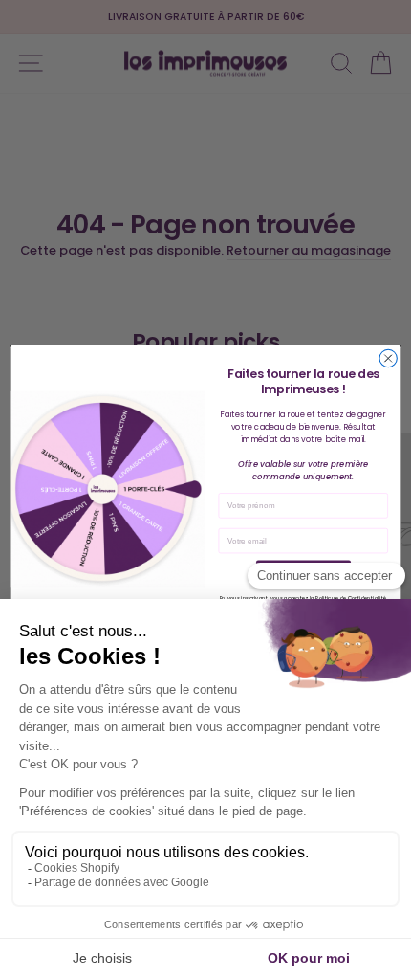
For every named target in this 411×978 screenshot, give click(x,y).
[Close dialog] (388, 358)
